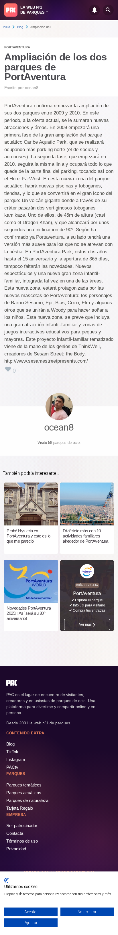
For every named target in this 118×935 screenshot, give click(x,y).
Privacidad (16, 848)
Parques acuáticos (23, 792)
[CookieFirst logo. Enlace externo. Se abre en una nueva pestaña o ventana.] (6, 880)
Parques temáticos (24, 784)
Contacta (14, 833)
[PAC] (10, 10)
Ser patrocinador (21, 825)
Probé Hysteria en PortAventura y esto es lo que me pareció (28, 535)
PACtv (12, 767)
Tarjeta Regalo (19, 808)
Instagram (15, 759)
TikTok (12, 751)
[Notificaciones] (94, 10)
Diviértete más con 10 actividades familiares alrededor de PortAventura (85, 535)
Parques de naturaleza (27, 800)
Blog (20, 27)
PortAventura (17, 47)
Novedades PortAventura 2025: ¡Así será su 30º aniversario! (29, 613)
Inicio (6, 27)
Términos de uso (22, 841)
